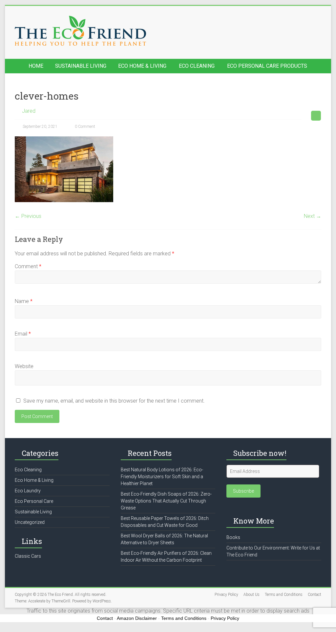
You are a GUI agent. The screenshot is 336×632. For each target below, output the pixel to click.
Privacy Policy (226, 594)
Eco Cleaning (197, 66)
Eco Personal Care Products (267, 66)
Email (23, 334)
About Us (251, 594)
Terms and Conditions (284, 594)
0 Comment (84, 126)
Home (36, 66)
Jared (28, 111)
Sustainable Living (80, 66)
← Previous (28, 216)
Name (23, 301)
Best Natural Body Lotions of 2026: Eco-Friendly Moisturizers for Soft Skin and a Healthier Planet (162, 476)
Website (24, 366)
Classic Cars (28, 556)
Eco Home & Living (142, 66)
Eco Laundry (28, 490)
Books (233, 537)
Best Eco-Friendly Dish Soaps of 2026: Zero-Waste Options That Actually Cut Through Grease (166, 500)
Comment (28, 266)
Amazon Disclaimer (137, 618)
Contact (314, 594)
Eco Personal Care (34, 501)
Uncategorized (30, 522)
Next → (312, 216)
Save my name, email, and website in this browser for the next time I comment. (114, 401)
